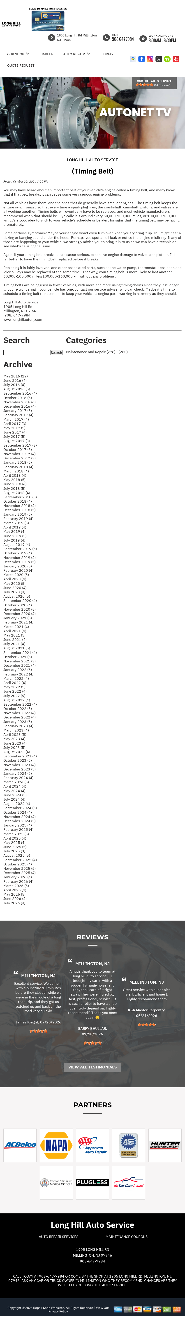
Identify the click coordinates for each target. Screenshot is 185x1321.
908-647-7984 (123, 39)
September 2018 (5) (20, 497)
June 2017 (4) (15, 432)
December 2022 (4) (19, 717)
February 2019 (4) (18, 518)
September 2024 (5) (20, 808)
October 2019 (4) (17, 553)
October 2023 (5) (17, 760)
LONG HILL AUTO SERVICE (92, 160)
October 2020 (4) (17, 605)
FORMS (107, 54)
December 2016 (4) (19, 406)
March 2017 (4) (16, 419)
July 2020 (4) (14, 592)
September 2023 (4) (20, 756)
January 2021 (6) (17, 618)
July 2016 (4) (14, 384)
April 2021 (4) (14, 631)
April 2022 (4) (14, 682)
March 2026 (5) (16, 885)
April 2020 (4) (14, 579)
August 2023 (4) (16, 752)
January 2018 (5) (17, 462)
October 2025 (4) (17, 864)
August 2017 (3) (16, 440)
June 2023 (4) (15, 743)
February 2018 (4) (18, 467)
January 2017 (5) (17, 410)
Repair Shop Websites (48, 1308)
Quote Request (21, 65)
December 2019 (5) (19, 562)
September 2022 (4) (20, 704)
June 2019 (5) (15, 536)
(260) (123, 352)
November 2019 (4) (19, 557)
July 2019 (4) (14, 540)
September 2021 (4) (20, 652)
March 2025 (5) (16, 834)
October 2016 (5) (17, 397)
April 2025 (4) (14, 838)
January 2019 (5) (17, 514)
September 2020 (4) (20, 600)
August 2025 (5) (16, 855)
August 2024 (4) (16, 803)
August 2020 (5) (16, 596)
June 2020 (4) (15, 587)
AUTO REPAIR (74, 54)
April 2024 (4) (14, 786)
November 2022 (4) (19, 713)
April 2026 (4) (14, 890)
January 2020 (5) (17, 566)
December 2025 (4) (19, 872)
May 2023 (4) (14, 738)
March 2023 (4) (16, 730)
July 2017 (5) (14, 436)
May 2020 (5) (14, 583)
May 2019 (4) (14, 531)
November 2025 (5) (19, 868)
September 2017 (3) (20, 445)
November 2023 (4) (19, 765)
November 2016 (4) (19, 402)
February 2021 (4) (18, 622)
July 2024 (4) (14, 799)
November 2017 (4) (19, 454)
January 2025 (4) (17, 825)
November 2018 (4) (19, 505)
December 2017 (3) (19, 458)
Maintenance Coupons (127, 1236)
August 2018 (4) (16, 492)
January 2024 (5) (17, 773)
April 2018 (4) (14, 475)
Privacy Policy (58, 1311)
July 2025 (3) (14, 851)
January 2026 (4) (17, 877)
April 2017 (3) (14, 423)
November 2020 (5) (19, 609)
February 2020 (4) (18, 570)
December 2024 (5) (19, 821)
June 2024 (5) (15, 795)
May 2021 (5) (14, 635)
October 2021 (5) (17, 657)
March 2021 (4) (16, 626)
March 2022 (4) (16, 678)
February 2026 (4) (18, 881)
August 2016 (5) (16, 389)
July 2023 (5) (14, 747)
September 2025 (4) (20, 860)
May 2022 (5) (14, 687)
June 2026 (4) (15, 898)
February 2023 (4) (18, 726)
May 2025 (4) (14, 842)
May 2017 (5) (14, 428)
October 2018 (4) (17, 501)
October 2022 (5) (17, 708)
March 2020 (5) (16, 574)
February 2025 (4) (18, 829)
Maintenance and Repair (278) (91, 352)
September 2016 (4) (20, 393)
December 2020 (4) (19, 613)
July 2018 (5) (14, 488)
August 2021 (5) (16, 648)
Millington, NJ (38, 975)
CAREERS (48, 54)
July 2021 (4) (14, 643)
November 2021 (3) (19, 661)
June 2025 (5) (15, 847)
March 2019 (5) (16, 523)
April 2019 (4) (14, 527)
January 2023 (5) (17, 721)
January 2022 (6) (17, 669)
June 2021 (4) (15, 639)
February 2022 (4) (18, 674)
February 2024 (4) (18, 777)
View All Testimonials (92, 1067)
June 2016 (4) (15, 380)
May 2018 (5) (14, 479)
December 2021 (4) (19, 665)
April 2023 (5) (14, 734)
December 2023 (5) (19, 769)
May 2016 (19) (15, 376)
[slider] (144, 84)
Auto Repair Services (58, 1236)
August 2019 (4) (16, 544)
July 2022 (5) (14, 695)
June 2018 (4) (15, 484)
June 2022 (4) (15, 691)
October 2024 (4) (17, 812)
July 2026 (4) (14, 903)
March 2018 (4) (16, 471)
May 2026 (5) (14, 894)
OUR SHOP (15, 54)
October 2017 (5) (17, 449)
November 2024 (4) (19, 816)
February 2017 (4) (18, 415)
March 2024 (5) (16, 782)
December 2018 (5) (19, 510)
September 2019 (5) (20, 548)
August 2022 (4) (16, 700)
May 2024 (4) (14, 790)
